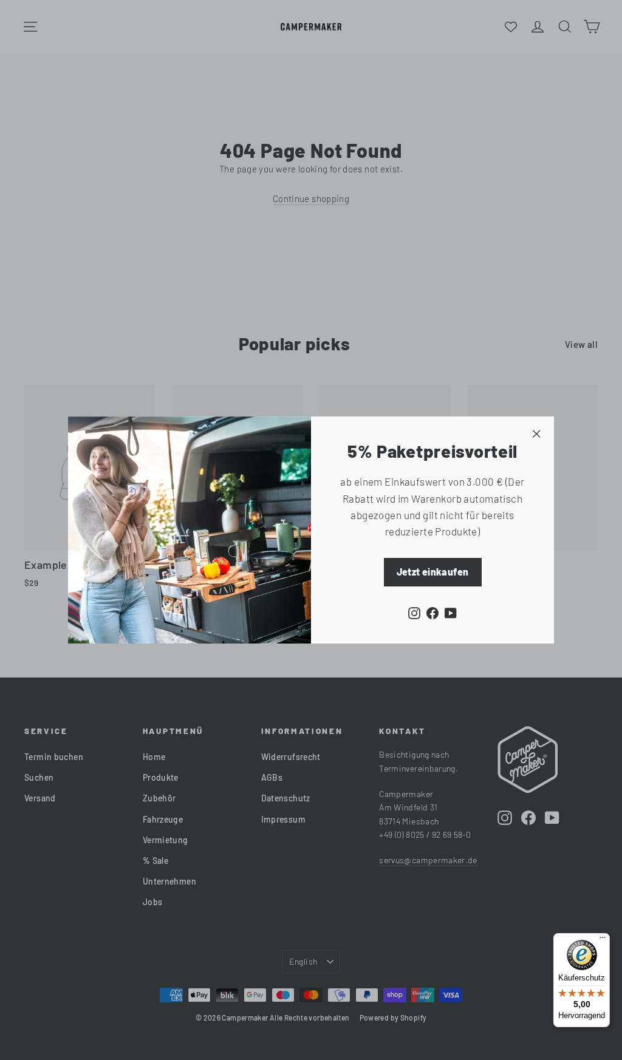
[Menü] (602, 940)
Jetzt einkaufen (433, 571)
